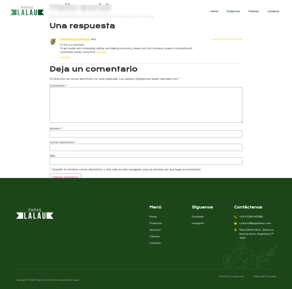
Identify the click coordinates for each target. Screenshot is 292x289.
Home (214, 11)
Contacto (273, 11)
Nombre (56, 128)
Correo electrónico (63, 142)
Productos (233, 11)
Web (52, 155)
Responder (64, 57)
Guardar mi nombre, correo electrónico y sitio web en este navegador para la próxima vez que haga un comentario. (127, 169)
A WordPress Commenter (75, 39)
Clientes (253, 11)
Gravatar (101, 52)
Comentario (58, 85)
